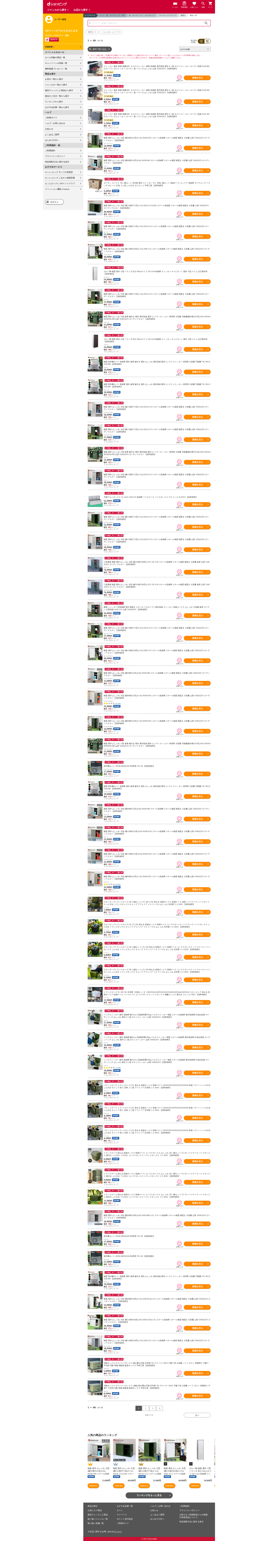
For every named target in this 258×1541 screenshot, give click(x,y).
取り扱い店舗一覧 (96, 1523)
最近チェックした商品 (98, 1515)
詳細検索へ (49, 47)
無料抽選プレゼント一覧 (56, 69)
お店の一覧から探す (54, 79)
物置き (183, 15)
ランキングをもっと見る (149, 1495)
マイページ (122, 1515)
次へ (197, 1415)
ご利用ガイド (51, 118)
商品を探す (93, 1506)
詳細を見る (197, 78)
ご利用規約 (50, 150)
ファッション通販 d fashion (57, 189)
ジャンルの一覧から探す (56, 85)
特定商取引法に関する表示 (57, 162)
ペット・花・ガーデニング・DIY (112, 15)
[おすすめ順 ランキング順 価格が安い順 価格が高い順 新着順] (194, 49)
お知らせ (49, 129)
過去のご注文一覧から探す (57, 96)
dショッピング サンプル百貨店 (59, 172)
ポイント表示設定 (125, 1519)
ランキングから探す (54, 102)
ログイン (54, 202)
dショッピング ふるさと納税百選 (60, 178)
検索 (206, 23)
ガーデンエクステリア (168, 15)
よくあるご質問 (52, 134)
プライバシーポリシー (55, 156)
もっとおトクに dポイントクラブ (60, 183)
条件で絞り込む (100, 49)
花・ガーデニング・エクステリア (142, 15)
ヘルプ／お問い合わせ (55, 123)
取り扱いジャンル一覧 (98, 1519)
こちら (119, 1532)
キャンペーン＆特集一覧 (56, 63)
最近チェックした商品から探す (59, 90)
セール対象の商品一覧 (55, 57)
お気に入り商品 (95, 1510)
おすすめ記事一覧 (125, 1506)
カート (120, 1510)
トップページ (90, 15)
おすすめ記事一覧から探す (57, 107)
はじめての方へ (52, 140)
